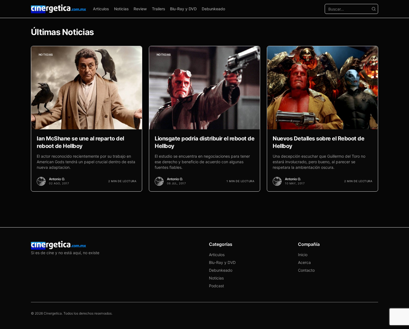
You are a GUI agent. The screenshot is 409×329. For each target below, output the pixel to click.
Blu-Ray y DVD (183, 8)
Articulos (101, 8)
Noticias (121, 8)
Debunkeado (213, 8)
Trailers (158, 8)
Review (140, 8)
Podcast (216, 285)
